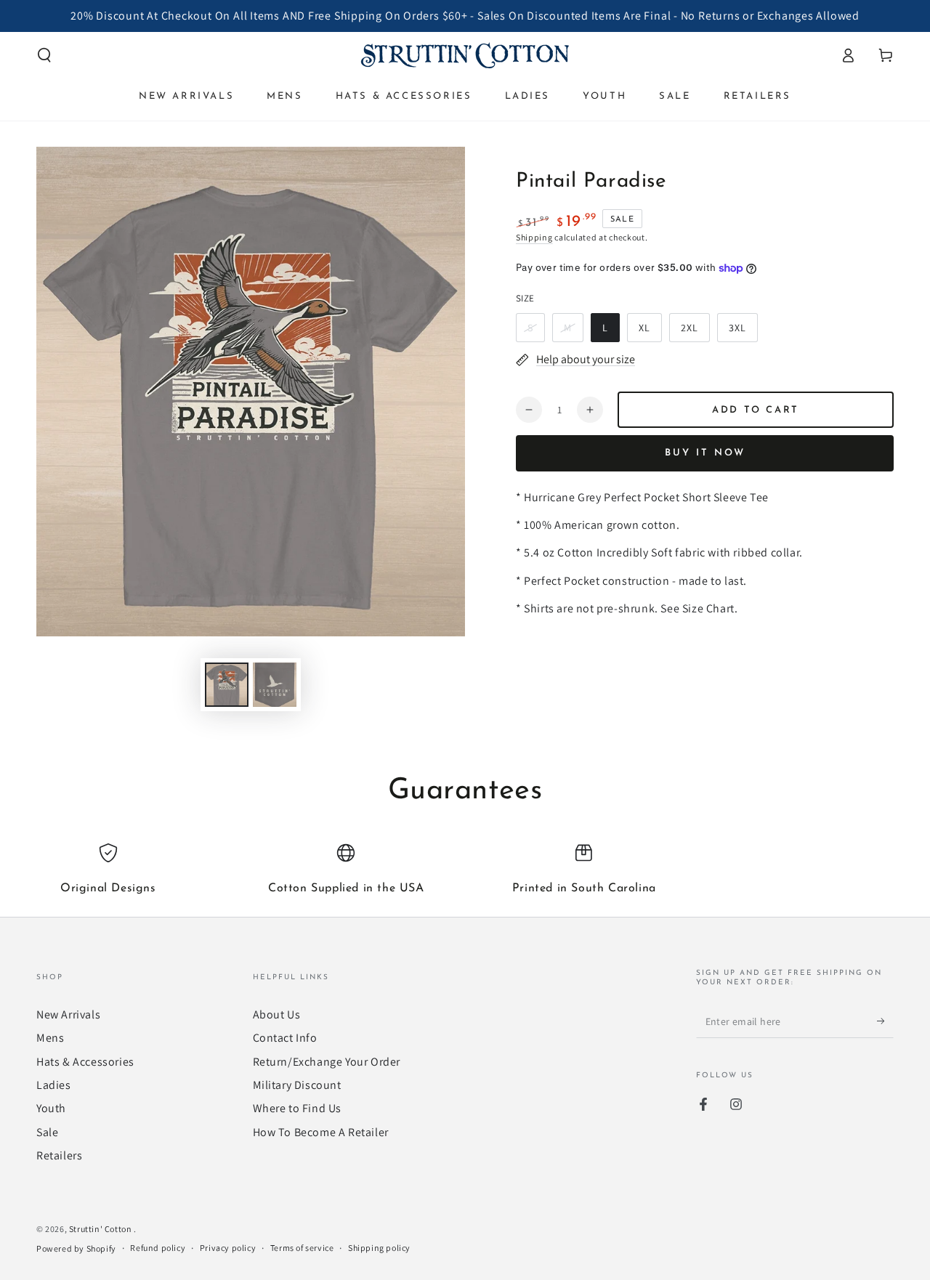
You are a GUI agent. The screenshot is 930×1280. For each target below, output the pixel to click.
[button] (44, 55)
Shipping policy (379, 1247)
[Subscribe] (885, 1021)
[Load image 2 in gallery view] (274, 685)
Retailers (59, 1155)
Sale (47, 1132)
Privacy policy (228, 1247)
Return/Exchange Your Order (327, 1061)
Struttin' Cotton (101, 1228)
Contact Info (285, 1037)
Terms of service (302, 1247)
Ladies (53, 1085)
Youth (51, 1108)
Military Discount (297, 1085)
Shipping (534, 237)
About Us (277, 1014)
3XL (743, 331)
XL (650, 331)
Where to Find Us (297, 1108)
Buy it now (705, 453)
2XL (695, 331)
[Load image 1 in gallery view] (226, 685)
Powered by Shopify (76, 1248)
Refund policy (157, 1247)
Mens (50, 1037)
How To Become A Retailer (321, 1132)
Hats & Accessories (85, 1061)
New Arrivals (68, 1014)
